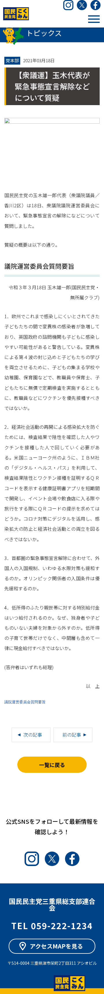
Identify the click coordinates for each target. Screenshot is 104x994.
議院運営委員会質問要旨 (25, 702)
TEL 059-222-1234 (52, 925)
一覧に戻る (52, 764)
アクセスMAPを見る (56, 946)
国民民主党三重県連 (16, 13)
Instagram (68, 5)
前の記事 (71, 734)
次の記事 (32, 734)
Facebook (95, 5)
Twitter (82, 5)
